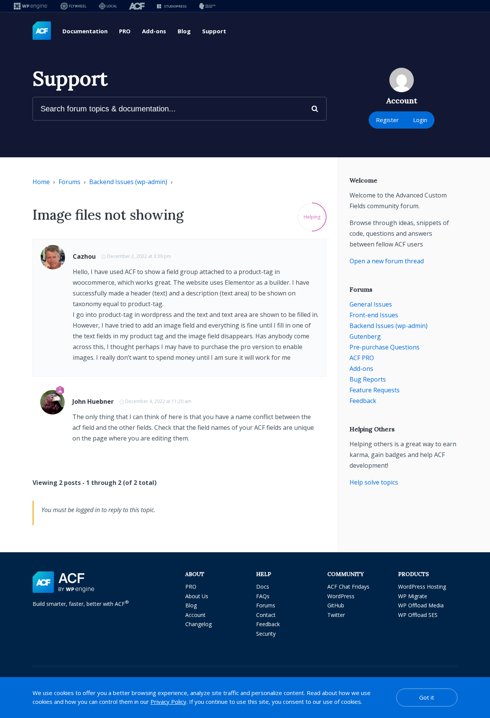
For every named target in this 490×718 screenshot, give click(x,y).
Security (266, 633)
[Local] (108, 6)
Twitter (336, 614)
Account (195, 614)
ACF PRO (362, 358)
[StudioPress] (172, 6)
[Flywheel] (73, 6)
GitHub (335, 605)
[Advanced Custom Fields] (42, 31)
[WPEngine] (31, 6)
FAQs (263, 596)
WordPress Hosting (422, 586)
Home (41, 182)
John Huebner (93, 401)
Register (387, 120)
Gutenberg (365, 336)
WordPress (340, 596)
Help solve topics (374, 482)
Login (420, 120)
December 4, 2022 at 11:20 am (158, 401)
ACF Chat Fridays (348, 586)
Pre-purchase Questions (385, 347)
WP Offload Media (421, 605)
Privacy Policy (168, 701)
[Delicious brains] (207, 6)
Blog (184, 31)
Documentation (85, 31)
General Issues (371, 304)
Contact (266, 614)
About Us (196, 596)
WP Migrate (412, 596)
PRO (125, 31)
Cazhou (84, 256)
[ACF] (137, 6)
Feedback (363, 401)
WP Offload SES (418, 614)
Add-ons (154, 31)
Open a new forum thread (387, 261)
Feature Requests (375, 390)
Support (214, 31)
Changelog (198, 624)
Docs (262, 586)
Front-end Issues (374, 315)
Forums (69, 182)
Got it (426, 697)
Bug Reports (368, 379)
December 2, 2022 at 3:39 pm (139, 256)
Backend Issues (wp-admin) (128, 182)
